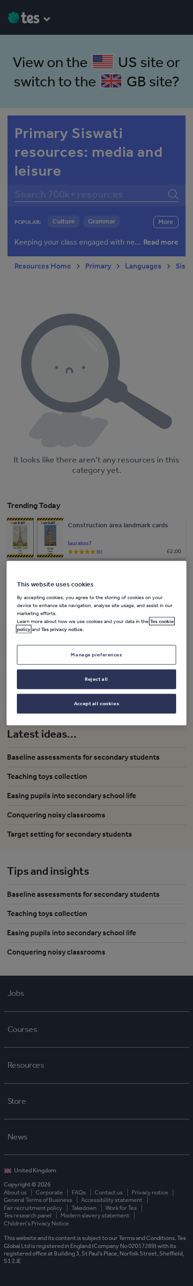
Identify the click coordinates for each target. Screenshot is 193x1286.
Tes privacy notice (61, 629)
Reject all (96, 679)
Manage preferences (96, 654)
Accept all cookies (96, 703)
